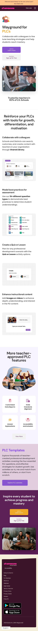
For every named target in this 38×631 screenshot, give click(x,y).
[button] (35, 8)
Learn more (11, 49)
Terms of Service (8, 588)
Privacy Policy (7, 591)
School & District (8, 573)
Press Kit (6, 599)
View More (19, 436)
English (5, 628)
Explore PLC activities (15, 483)
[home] (7, 8)
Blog (5, 575)
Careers (6, 596)
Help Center (7, 586)
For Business (7, 578)
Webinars (6, 583)
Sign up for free (11, 57)
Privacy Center (8, 594)
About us (6, 580)
